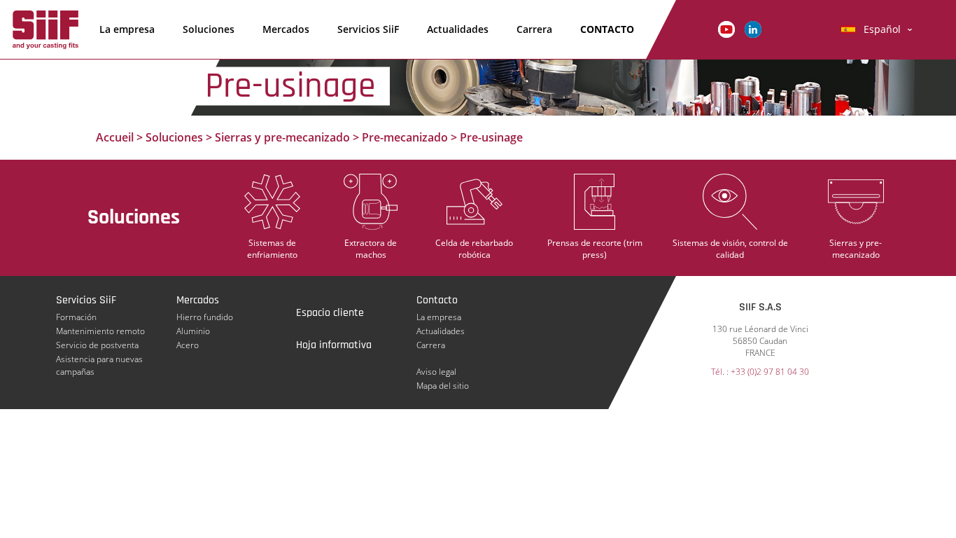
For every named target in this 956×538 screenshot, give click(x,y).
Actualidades (457, 29)
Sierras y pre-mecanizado (282, 137)
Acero (187, 345)
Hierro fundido (204, 317)
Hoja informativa (334, 345)
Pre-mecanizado (405, 137)
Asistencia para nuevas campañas (99, 359)
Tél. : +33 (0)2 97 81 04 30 (760, 372)
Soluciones (208, 29)
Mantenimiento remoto (100, 331)
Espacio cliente (330, 312)
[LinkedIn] (753, 28)
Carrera (534, 29)
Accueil (115, 137)
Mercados (285, 29)
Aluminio (193, 331)
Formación (76, 317)
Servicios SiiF (368, 29)
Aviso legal (436, 372)
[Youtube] (726, 28)
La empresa (127, 29)
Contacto (607, 29)
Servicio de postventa (97, 345)
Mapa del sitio (442, 386)
